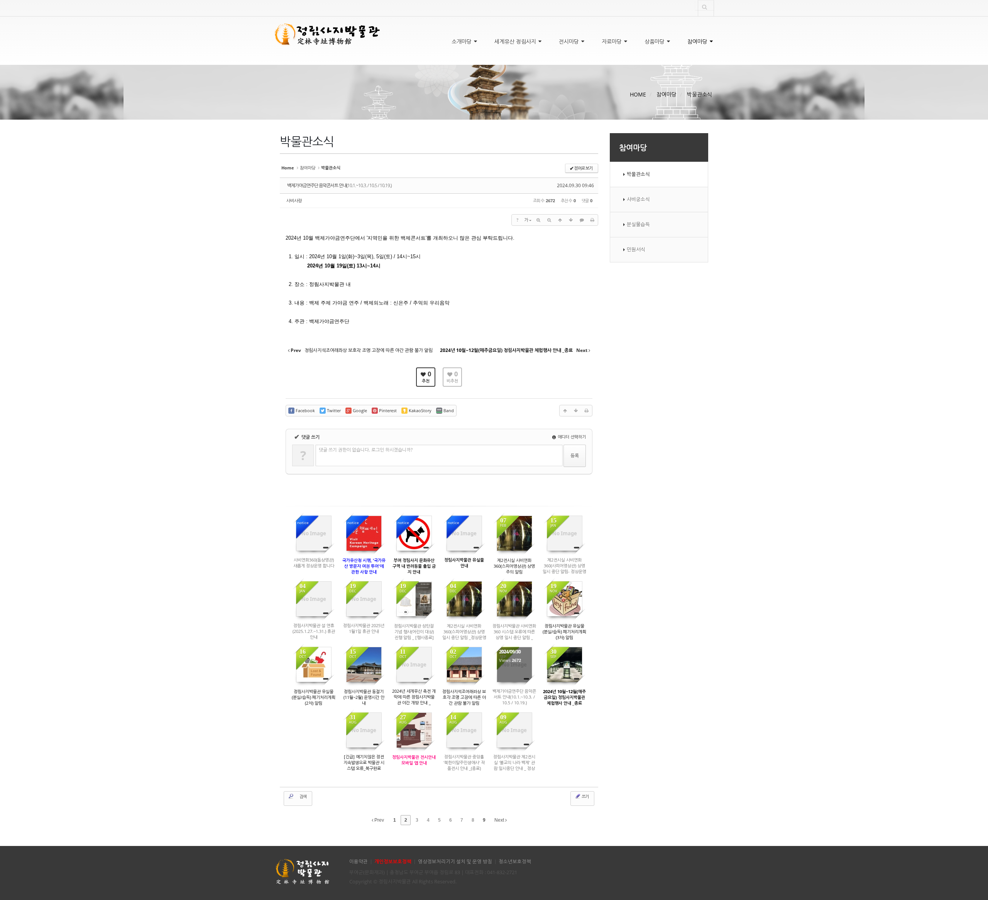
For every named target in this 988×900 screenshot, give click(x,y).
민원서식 (636, 249)
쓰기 (585, 796)
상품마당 (655, 41)
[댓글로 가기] (581, 220)
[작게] (549, 220)
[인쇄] (592, 220)
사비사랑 (294, 200)
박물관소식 (699, 94)
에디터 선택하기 (571, 437)
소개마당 (462, 41)
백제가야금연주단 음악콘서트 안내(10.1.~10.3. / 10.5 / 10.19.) (339, 185)
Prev (378, 820)
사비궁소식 (638, 199)
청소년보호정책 (515, 861)
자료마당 (612, 41)
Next (499, 820)
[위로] (560, 220)
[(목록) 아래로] (570, 220)
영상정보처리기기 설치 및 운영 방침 (455, 861)
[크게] (538, 220)
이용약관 (358, 861)
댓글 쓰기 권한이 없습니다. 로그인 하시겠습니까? (366, 450)
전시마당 (569, 41)
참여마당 (698, 41)
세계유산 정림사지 (516, 41)
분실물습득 (638, 224)
